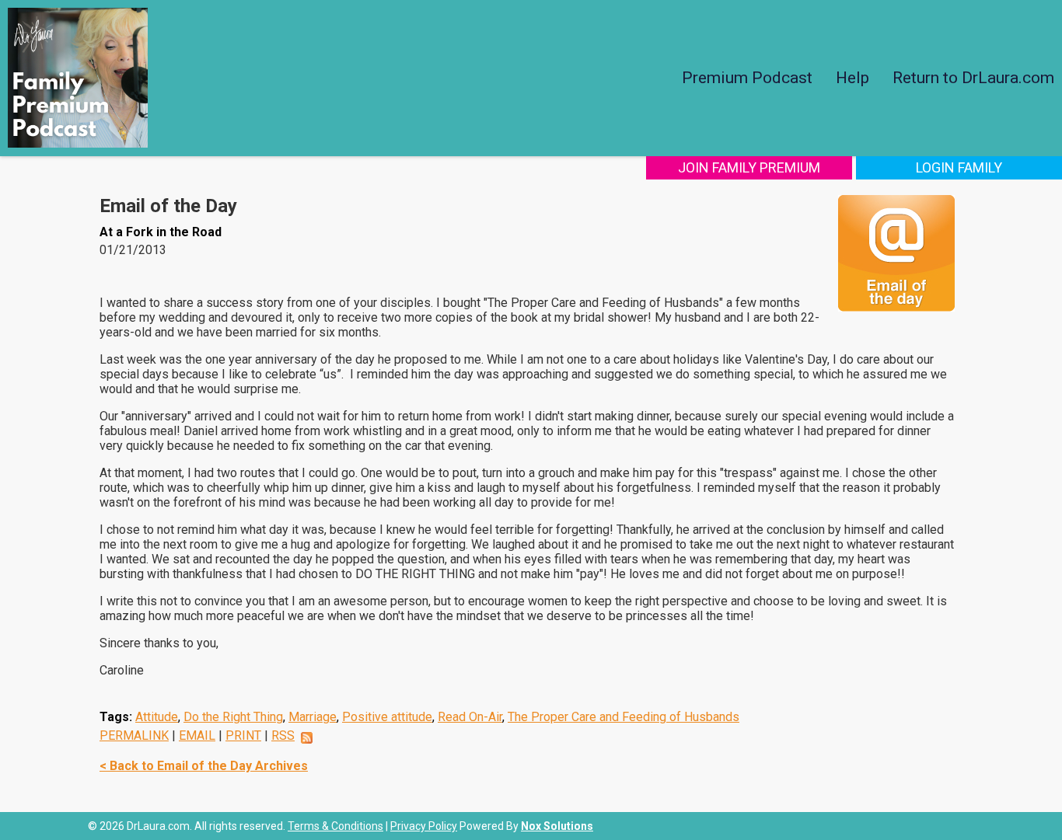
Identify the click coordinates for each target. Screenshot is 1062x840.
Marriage (312, 716)
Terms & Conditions (335, 826)
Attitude (156, 716)
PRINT (243, 735)
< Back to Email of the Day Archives (204, 765)
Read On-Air (470, 716)
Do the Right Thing (233, 716)
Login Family (959, 167)
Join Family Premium (749, 167)
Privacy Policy (423, 826)
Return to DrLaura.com (973, 77)
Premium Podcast (747, 77)
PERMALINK (134, 735)
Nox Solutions (557, 826)
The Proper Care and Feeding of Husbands (623, 716)
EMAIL (197, 735)
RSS (283, 735)
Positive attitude (387, 716)
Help (852, 77)
